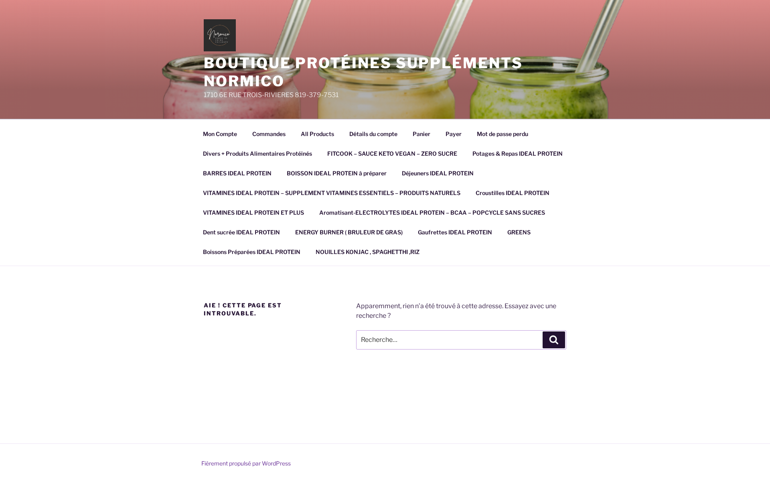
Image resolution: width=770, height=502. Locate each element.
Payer (454, 133)
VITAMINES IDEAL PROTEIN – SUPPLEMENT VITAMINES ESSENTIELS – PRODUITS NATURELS (331, 192)
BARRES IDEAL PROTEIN (237, 173)
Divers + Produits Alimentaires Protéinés (257, 153)
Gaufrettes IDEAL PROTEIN (455, 232)
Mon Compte (220, 133)
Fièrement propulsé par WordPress (246, 463)
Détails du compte (373, 133)
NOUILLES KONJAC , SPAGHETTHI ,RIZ (367, 251)
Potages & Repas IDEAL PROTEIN (517, 153)
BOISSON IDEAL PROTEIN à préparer (337, 173)
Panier (421, 133)
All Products (317, 133)
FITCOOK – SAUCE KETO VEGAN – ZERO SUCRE (392, 153)
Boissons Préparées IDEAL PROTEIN (251, 251)
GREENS (519, 232)
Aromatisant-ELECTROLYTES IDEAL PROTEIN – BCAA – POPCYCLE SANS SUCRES (432, 212)
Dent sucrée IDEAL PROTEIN (241, 232)
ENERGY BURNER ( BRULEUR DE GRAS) (349, 232)
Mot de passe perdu (502, 133)
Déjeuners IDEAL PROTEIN (438, 173)
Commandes (269, 133)
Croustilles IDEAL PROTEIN (512, 192)
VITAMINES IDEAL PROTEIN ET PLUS (253, 212)
